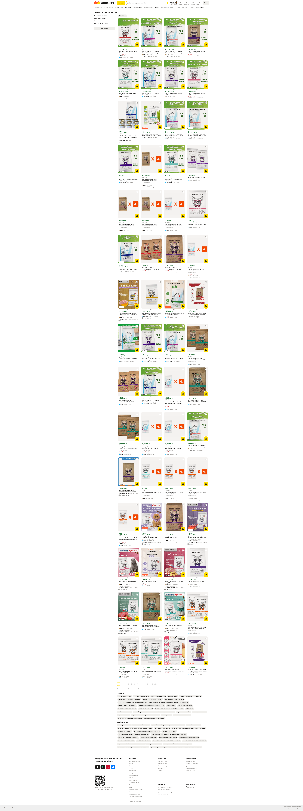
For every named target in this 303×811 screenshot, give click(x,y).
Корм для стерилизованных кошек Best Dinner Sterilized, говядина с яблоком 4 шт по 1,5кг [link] (173, 178)
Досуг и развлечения (134, 761)
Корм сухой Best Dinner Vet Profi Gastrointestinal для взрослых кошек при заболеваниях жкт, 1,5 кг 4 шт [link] (174, 225)
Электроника (132, 770)
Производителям (190, 766)
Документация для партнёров (165, 792)
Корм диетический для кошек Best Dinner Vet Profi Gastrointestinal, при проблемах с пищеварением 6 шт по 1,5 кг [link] (174, 52)
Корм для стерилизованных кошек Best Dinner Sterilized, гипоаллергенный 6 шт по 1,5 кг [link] (129, 178)
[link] (124, 696)
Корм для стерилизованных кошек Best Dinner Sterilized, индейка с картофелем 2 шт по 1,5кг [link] (196, 94)
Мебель (131, 763)
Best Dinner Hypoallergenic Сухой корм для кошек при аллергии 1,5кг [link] (174, 314)
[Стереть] (165, 3)
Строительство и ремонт (135, 796)
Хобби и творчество (134, 782)
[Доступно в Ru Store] (113, 768)
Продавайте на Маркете (164, 789)
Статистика (7, 807)
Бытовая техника (133, 766)
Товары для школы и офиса (136, 789)
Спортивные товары (134, 792)
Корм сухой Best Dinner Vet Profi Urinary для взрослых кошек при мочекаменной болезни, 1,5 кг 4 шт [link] (174, 402)
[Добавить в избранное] (137, 20)
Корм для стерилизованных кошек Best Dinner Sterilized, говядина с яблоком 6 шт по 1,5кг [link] (127, 94)
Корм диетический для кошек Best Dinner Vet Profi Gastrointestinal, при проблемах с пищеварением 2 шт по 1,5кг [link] (197, 446)
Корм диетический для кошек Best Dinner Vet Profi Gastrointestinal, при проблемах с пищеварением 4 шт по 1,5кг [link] (197, 134)
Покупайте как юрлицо (164, 766)
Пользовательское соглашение (20, 807)
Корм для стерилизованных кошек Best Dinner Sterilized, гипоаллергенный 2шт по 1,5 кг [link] (152, 357)
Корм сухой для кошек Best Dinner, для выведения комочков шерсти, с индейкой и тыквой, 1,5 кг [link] (151, 314)
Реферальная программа (192, 763)
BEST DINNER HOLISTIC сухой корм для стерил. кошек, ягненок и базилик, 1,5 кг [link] (197, 670)
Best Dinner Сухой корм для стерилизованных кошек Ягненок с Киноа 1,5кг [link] (151, 582)
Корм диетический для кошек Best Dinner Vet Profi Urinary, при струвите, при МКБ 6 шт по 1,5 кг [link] (151, 52)
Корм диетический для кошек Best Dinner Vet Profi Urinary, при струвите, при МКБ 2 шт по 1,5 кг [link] (174, 357)
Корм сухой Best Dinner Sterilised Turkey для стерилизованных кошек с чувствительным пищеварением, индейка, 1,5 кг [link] (197, 223)
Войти (206, 3)
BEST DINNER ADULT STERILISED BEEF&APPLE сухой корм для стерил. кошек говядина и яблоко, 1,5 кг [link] (151, 134)
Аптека (131, 777)
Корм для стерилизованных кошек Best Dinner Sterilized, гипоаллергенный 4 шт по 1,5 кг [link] (175, 94)
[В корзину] (137, 44)
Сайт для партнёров (163, 794)
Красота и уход (133, 780)
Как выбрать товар (162, 761)
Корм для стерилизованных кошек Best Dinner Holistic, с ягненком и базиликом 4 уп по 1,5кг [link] (196, 52)
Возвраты (160, 770)
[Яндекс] (299, 809)
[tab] (98, 7)
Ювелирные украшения (135, 801)
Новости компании (190, 761)
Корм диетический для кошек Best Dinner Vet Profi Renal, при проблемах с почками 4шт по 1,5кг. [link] (151, 94)
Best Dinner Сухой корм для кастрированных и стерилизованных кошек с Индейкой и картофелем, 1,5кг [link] (174, 670)
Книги (130, 787)
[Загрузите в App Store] (97, 768)
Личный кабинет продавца (164, 787)
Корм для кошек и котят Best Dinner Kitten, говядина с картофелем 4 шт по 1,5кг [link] (128, 52)
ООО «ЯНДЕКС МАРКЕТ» (294, 806)
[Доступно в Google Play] (103, 768)
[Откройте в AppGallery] (108, 768)
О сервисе (160, 768)
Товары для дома (133, 775)
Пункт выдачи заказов (191, 768)
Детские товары (133, 799)
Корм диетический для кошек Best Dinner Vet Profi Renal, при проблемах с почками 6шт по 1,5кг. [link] (128, 268)
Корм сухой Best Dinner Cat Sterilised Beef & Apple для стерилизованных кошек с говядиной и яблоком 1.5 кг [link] (128, 626)
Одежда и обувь (133, 773)
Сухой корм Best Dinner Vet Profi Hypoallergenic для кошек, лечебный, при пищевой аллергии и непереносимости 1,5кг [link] (128, 357)
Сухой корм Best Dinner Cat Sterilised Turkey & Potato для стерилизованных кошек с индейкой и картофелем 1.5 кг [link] (174, 582)
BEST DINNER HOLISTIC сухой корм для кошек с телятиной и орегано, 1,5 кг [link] (197, 314)
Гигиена (131, 768)
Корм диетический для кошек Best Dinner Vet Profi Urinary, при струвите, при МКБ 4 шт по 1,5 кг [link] (174, 134)
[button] (122, 16)
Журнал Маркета (162, 773)
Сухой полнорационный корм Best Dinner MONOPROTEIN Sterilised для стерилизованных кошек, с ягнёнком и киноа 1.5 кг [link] (197, 536)
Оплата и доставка (162, 763)
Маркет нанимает (190, 770)
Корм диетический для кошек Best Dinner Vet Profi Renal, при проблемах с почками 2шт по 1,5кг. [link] (151, 401)
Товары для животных (134, 794)
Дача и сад (131, 784)
